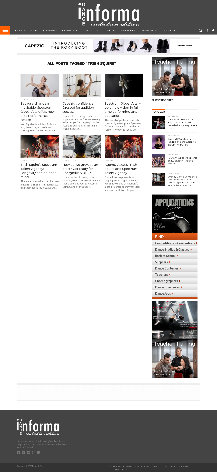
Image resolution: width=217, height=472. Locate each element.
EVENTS (34, 30)
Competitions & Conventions (175, 243)
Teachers (161, 274)
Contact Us (90, 30)
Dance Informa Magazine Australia (129, 466)
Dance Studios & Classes (172, 249)
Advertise (109, 30)
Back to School (165, 256)
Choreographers (166, 281)
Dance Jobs (163, 293)
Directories (127, 30)
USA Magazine (148, 30)
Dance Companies (167, 287)
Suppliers (161, 262)
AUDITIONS (19, 30)
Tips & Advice (70, 30)
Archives (183, 466)
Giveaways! (50, 30)
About (156, 466)
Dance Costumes (167, 268)
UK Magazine (169, 30)
